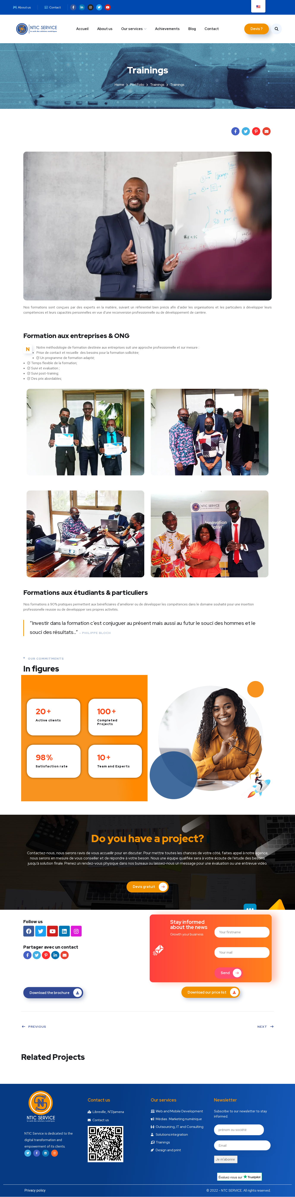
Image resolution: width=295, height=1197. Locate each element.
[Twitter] (99, 7)
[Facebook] (28, 931)
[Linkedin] (64, 931)
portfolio (137, 84)
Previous (37, 1027)
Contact (212, 29)
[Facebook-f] (73, 7)
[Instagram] (90, 7)
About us (105, 29)
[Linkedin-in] (82, 7)
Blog (192, 29)
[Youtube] (108, 7)
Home (119, 84)
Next (262, 1027)
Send (225, 973)
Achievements (167, 29)
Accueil (82, 29)
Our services (132, 29)
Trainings (157, 84)
